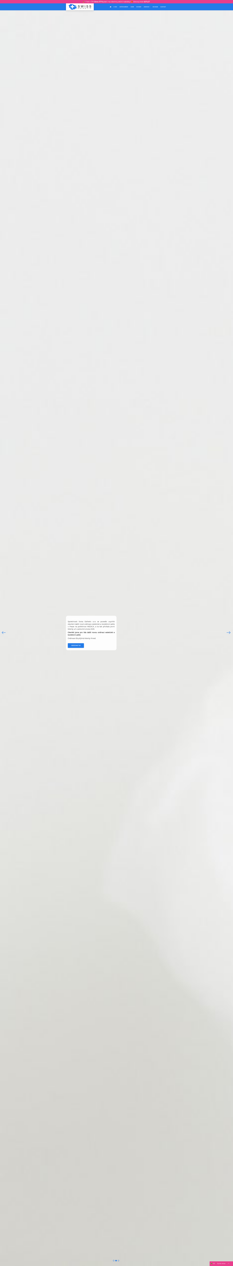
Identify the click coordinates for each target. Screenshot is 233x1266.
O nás (115, 6)
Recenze (155, 6)
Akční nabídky (123, 6)
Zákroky (146, 6)
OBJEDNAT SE (76, 647)
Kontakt (163, 6)
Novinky (138, 6)
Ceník (132, 6)
